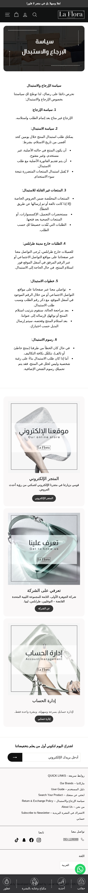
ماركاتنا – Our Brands (72, 783)
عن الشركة (44, 608)
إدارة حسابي (44, 718)
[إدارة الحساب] (44, 659)
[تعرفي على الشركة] (44, 549)
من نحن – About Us (73, 806)
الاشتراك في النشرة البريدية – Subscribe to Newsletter (53, 812)
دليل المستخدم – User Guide (68, 789)
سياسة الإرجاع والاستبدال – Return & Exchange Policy (53, 800)
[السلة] (16, 15)
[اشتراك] (15, 757)
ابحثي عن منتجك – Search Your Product (61, 795)
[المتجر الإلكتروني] (44, 437)
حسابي (81, 818)
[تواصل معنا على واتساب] (80, 869)
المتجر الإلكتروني (44, 498)
